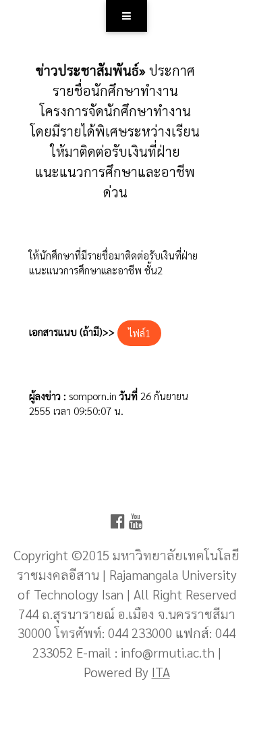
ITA (161, 671)
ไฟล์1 (139, 332)
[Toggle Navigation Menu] (126, 16)
